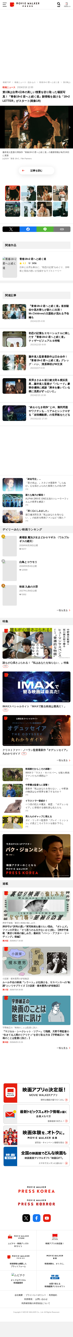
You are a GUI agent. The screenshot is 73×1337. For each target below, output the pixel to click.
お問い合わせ (41, 1299)
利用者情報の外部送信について (36, 1303)
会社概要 (19, 1295)
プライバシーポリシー (36, 1295)
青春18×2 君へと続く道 (33, 258)
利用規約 (53, 1295)
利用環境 (28, 1299)
